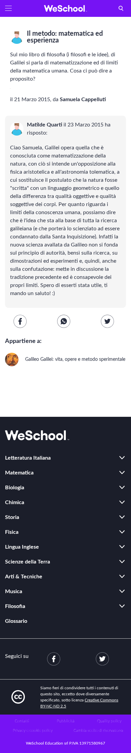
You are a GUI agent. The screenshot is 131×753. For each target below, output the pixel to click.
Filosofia (15, 606)
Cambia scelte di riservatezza (98, 730)
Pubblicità (66, 721)
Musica (13, 591)
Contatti (22, 721)
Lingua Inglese (22, 547)
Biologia (14, 487)
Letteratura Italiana (28, 458)
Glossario (16, 621)
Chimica (14, 502)
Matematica (19, 472)
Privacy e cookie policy (33, 730)
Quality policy (109, 721)
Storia (12, 517)
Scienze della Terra (27, 561)
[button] (8, 8)
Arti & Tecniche (23, 576)
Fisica (11, 532)
